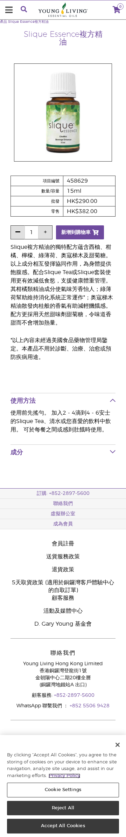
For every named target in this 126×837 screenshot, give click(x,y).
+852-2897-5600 (74, 695)
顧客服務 (63, 598)
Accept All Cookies (63, 826)
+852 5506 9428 (90, 705)
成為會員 (63, 524)
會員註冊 (63, 543)
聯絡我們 (63, 503)
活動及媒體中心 (63, 611)
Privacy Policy (64, 776)
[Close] (117, 745)
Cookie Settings (63, 790)
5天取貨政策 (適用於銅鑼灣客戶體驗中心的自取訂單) (63, 586)
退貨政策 (63, 569)
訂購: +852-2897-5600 (63, 493)
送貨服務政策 (63, 556)
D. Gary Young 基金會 (63, 624)
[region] (63, 786)
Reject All (63, 808)
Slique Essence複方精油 (28, 21)
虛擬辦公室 (63, 513)
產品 (3, 21)
